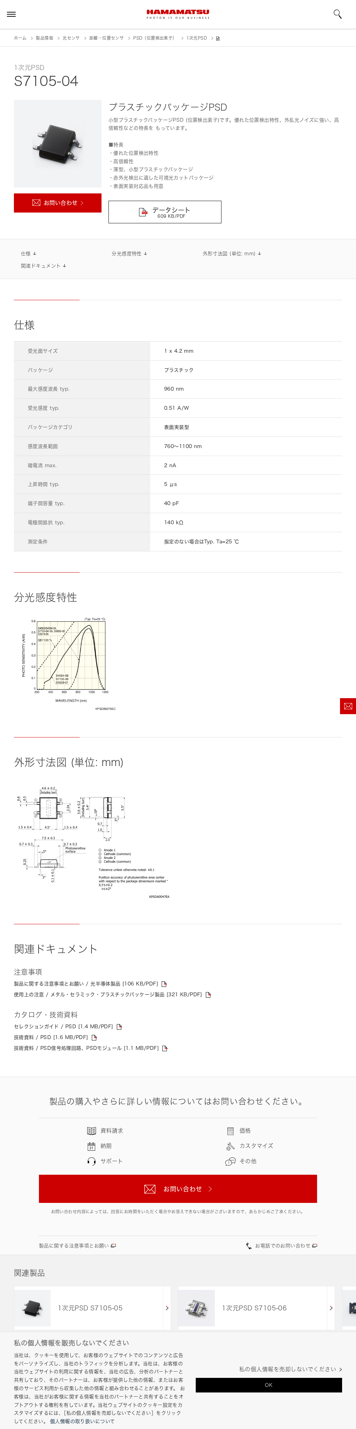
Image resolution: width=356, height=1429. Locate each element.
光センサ (71, 38)
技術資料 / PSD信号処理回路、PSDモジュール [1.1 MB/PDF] (86, 1048)
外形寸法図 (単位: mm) (229, 253)
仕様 (26, 253)
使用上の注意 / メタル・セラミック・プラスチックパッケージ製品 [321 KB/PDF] (108, 994)
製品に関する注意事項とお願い (74, 1245)
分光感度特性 (127, 253)
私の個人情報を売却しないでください (287, 1369)
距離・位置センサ (106, 38)
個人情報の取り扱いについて (82, 1421)
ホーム (20, 38)
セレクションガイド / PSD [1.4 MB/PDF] (63, 1026)
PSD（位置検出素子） (155, 38)
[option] (92, 1308)
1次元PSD (196, 38)
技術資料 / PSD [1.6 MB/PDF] (51, 1037)
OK (269, 1385)
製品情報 (44, 38)
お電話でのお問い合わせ (282, 1245)
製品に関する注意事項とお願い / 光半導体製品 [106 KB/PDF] (86, 984)
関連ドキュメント (41, 266)
